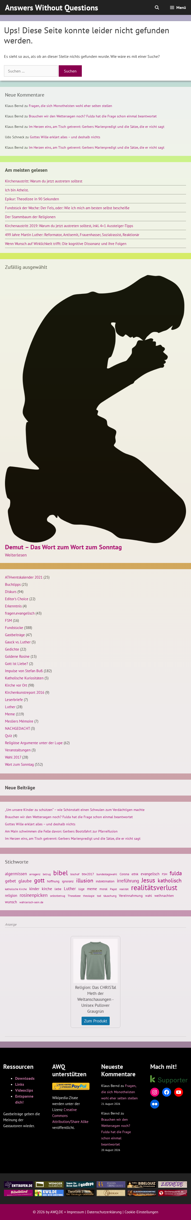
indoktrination (105, 881)
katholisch (170, 880)
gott (39, 880)
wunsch (11, 901)
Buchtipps (13, 584)
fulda (176, 873)
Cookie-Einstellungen (141, 1212)
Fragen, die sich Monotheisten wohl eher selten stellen (70, 106)
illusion (84, 880)
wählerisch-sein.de (31, 902)
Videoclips (24, 1090)
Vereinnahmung (131, 895)
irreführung (128, 881)
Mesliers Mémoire (19, 721)
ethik (135, 874)
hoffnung (53, 881)
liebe (57, 889)
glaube (25, 881)
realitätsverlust (154, 887)
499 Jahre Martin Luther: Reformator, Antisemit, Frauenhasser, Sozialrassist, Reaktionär (72, 234)
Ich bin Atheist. (17, 189)
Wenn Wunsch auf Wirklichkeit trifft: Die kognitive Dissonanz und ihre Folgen (65, 243)
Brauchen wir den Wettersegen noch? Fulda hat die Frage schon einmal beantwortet (93, 116)
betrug (47, 874)
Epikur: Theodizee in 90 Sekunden (32, 198)
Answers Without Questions (51, 7)
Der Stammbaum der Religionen (30, 216)
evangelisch (150, 873)
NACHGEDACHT (17, 728)
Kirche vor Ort (16, 685)
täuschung (109, 896)
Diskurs (10, 591)
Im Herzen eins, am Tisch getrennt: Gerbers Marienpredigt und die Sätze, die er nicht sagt (96, 126)
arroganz (34, 874)
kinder (34, 888)
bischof (74, 874)
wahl (148, 896)
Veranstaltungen (18, 749)
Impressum (75, 1212)
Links (19, 1084)
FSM (8, 620)
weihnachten (164, 895)
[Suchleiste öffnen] (157, 7)
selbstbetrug (57, 896)
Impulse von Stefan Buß (24, 670)
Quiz (8, 735)
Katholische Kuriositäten (24, 677)
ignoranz (68, 881)
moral (103, 889)
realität (124, 889)
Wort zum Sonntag (19, 764)
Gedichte (12, 649)
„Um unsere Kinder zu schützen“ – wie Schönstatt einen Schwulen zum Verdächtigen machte (74, 809)
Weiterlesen (16, 555)
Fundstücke (14, 627)
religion (11, 895)
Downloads (25, 1078)
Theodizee (74, 896)
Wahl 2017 (13, 757)
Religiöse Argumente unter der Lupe (34, 742)
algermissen (16, 873)
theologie (89, 896)
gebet (10, 881)
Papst (113, 889)
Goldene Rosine (17, 656)
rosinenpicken (34, 895)
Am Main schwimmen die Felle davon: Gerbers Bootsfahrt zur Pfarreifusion (61, 831)
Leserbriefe (14, 699)
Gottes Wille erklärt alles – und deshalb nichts (65, 137)
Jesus (148, 880)
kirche (47, 888)
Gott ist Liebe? (16, 663)
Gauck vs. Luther (18, 641)
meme (92, 888)
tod (99, 896)
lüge (81, 889)
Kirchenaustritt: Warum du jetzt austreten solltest (43, 180)
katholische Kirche (16, 889)
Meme (10, 713)
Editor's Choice (16, 598)
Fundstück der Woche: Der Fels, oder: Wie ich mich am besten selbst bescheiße (67, 207)
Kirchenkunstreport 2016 (24, 692)
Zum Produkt (95, 1021)
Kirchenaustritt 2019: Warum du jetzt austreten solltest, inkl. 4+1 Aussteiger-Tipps (69, 225)
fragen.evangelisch (20, 613)
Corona (124, 874)
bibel (60, 873)
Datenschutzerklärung (104, 1212)
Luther (10, 706)
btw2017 (88, 874)
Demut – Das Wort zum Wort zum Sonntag (63, 547)
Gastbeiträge (15, 634)
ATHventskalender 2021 (24, 577)
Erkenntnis (13, 605)
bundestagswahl (106, 874)
